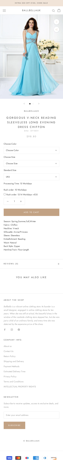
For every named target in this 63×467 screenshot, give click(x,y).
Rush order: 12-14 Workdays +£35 (22, 194)
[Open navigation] (4, 10)
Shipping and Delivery (14, 361)
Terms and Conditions (14, 381)
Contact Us (8, 351)
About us (8, 346)
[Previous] (24, 103)
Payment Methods (11, 366)
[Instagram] (12, 329)
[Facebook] (5, 329)
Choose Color (10, 143)
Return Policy (9, 356)
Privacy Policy (10, 376)
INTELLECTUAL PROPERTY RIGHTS (20, 386)
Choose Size (9, 157)
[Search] (53, 10)
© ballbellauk (31, 441)
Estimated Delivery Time (14, 371)
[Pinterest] (19, 329)
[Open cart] (59, 10)
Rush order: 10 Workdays (15, 189)
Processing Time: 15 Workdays (18, 183)
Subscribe (14, 425)
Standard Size (10, 170)
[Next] (38, 103)
